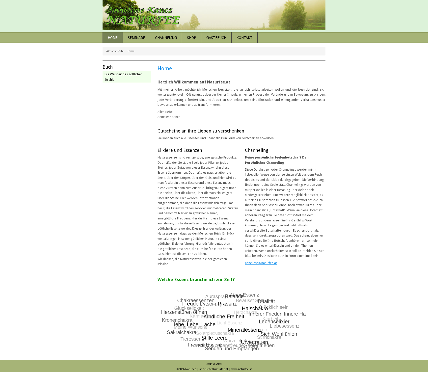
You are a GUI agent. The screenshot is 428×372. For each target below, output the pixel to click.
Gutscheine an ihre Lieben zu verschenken (201, 130)
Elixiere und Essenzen (180, 150)
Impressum (214, 363)
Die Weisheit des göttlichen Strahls (123, 76)
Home (113, 38)
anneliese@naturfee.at (261, 263)
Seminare (136, 38)
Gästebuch (216, 38)
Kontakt (244, 38)
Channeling (166, 38)
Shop (191, 38)
